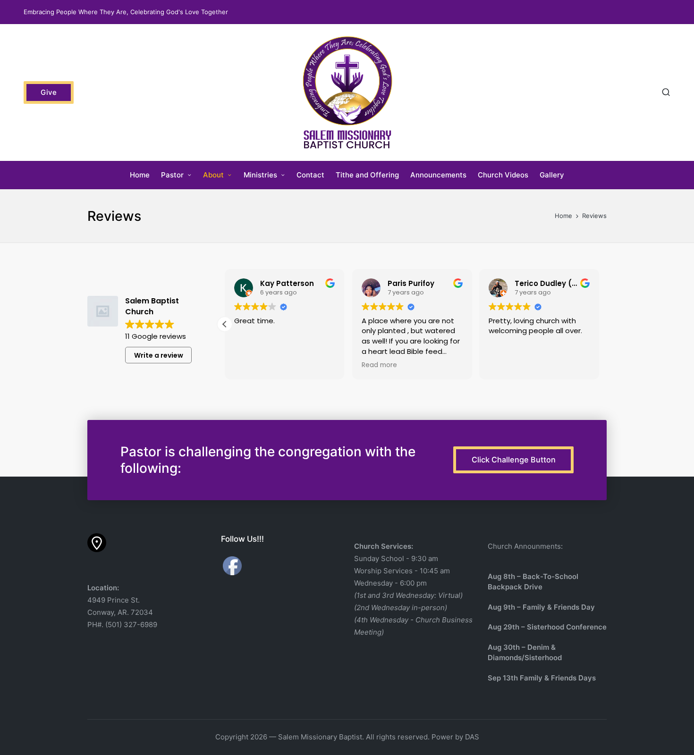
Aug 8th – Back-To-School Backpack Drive (533, 582)
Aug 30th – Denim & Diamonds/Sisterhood (525, 653)
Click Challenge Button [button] (514, 459)
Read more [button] (379, 365)
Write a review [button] (158, 355)
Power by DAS (455, 736)
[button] (49, 92)
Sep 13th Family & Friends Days (542, 677)
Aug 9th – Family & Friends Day (541, 607)
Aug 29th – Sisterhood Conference (547, 626)
